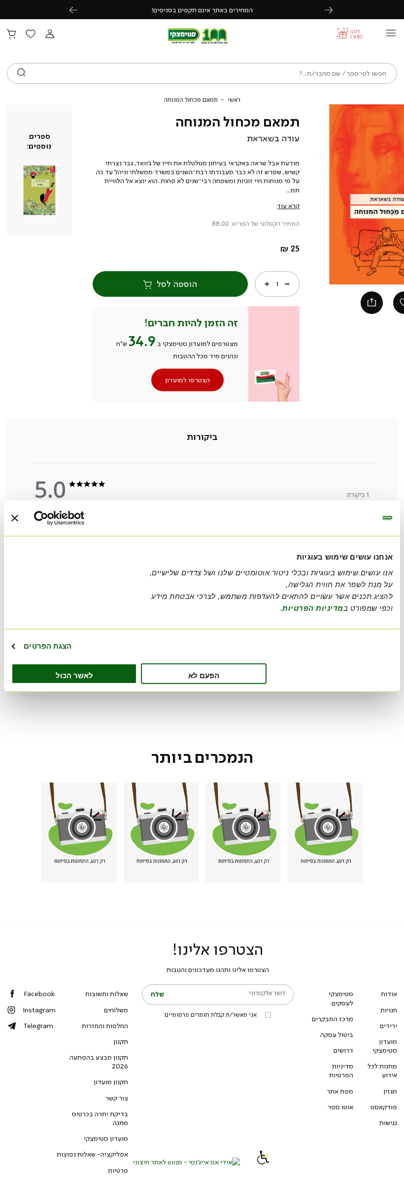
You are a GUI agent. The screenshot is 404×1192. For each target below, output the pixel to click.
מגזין (390, 1091)
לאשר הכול (74, 675)
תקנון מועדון (111, 1081)
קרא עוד (288, 205)
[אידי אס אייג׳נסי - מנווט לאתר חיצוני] (186, 1162)
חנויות (388, 1009)
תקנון (120, 1041)
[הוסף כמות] (267, 284)
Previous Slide (334, 194)
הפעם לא (203, 675)
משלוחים (116, 1009)
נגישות (388, 1122)
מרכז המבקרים (332, 1018)
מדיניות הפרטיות (341, 1070)
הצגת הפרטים (47, 646)
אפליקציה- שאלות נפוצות (92, 1154)
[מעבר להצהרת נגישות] (263, 1162)
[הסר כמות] (287, 284)
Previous (79, 9)
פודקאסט (383, 1106)
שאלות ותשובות (106, 993)
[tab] (202, 437)
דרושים (343, 1050)
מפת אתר (340, 1091)
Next (334, 9)
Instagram (39, 1009)
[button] (49, 34)
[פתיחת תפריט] (391, 35)
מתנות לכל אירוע (382, 1070)
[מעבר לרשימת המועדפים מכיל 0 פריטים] (30, 34)
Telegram (38, 1025)
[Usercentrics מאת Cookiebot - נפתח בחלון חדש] (77, 518)
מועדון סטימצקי (384, 1046)
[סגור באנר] (14, 518)
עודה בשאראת (273, 138)
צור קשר (116, 1098)
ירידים (388, 1025)
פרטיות (118, 1170)
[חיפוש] (21, 73)
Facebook (39, 993)
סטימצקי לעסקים (341, 998)
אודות (389, 993)
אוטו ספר (340, 1106)
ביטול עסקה (336, 1034)
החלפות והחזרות (105, 1025)
